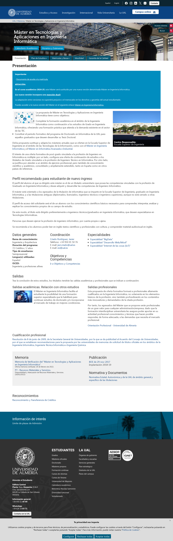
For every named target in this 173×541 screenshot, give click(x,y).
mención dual (53, 94)
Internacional (86, 12)
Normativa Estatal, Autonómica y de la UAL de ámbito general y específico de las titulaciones (121, 378)
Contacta (154, 3)
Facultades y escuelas (88, 459)
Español (107, 3)
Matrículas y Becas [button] (60, 58)
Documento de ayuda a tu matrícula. (32, 79)
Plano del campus (86, 474)
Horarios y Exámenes (52, 48)
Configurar (68, 536)
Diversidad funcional (60, 492)
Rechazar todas (84, 536)
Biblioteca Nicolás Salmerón (63, 488)
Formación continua (60, 470)
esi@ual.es (62, 247)
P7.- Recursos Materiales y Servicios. (33, 370)
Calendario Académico (26, 48)
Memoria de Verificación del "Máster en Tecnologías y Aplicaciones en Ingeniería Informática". (48, 363)
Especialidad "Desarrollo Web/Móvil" (108, 242)
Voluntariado (57, 496)
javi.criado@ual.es (66, 244)
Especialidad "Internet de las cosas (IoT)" (110, 245)
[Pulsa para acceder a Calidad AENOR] (121, 455)
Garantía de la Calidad (98, 58)
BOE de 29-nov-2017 (99, 361)
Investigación (68, 12)
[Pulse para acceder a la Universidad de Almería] (25, 460)
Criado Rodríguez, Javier (62, 239)
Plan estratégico (85, 466)
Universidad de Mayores (62, 481)
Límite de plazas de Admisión (27, 423)
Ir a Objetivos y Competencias (65, 263)
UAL (14, 21)
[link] (154, 2)
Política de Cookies (130, 529)
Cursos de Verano (59, 477)
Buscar (162, 30)
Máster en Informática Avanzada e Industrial (50, 148)
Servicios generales (87, 462)
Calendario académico (61, 485)
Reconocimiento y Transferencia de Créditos (34, 399)
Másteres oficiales (59, 459)
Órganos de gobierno (88, 455)
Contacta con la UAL (22, 513)
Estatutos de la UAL (87, 470)
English (116, 3)
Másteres (20, 21)
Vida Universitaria (106, 12)
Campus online (143, 11)
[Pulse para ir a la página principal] (19, 12)
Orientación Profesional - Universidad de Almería (112, 325)
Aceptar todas (103, 536)
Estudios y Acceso (48, 12)
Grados (55, 455)
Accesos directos (161, 25)
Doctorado (56, 462)
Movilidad (79, 58)
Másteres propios (59, 466)
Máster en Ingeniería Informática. (89, 104)
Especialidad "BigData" (101, 239)
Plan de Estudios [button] (38, 58)
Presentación (20, 58)
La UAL (122, 12)
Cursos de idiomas (59, 474)
